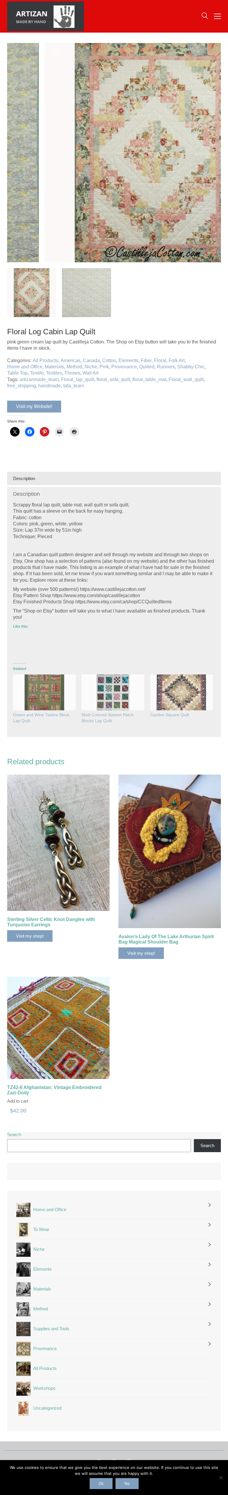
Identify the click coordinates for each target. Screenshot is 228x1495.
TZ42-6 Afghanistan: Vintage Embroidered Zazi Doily (54, 1090)
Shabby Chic (191, 366)
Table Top (17, 372)
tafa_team (73, 385)
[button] (217, 16)
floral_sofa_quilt (113, 379)
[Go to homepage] (45, 16)
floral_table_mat (149, 379)
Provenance (124, 366)
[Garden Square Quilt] (181, 692)
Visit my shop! (30, 935)
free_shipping (21, 385)
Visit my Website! (34, 406)
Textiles (54, 372)
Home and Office (24, 366)
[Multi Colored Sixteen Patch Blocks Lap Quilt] (113, 692)
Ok (101, 1483)
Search (14, 1134)
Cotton (109, 360)
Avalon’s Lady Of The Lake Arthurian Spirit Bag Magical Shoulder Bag (166, 939)
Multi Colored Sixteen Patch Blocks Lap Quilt (108, 717)
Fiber (146, 360)
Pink (104, 366)
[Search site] (205, 16)
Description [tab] (24, 478)
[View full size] (15, 52)
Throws (72, 372)
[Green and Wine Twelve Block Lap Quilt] (44, 692)
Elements (128, 360)
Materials (54, 366)
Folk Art (177, 360)
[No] (221, 1477)
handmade (49, 385)
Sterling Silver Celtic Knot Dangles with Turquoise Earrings (51, 922)
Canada (91, 360)
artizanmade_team (39, 379)
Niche (91, 366)
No (127, 1483)
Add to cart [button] (17, 1101)
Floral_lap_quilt (77, 379)
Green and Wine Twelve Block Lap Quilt (41, 717)
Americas (70, 360)
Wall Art (91, 372)
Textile (37, 372)
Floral (160, 360)
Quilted (146, 366)
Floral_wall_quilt (186, 379)
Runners (166, 366)
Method (74, 366)
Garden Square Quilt (169, 714)
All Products (45, 360)
